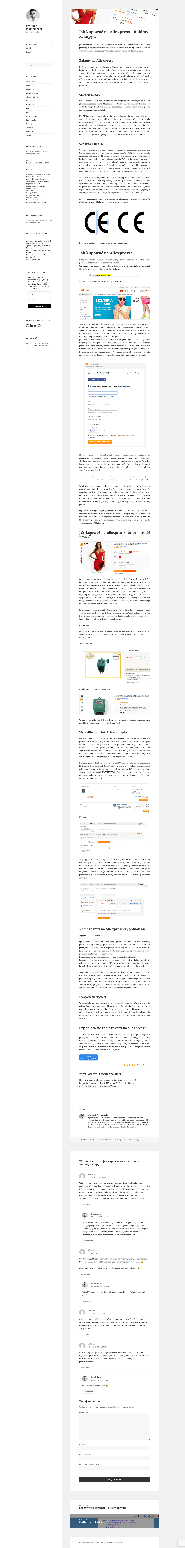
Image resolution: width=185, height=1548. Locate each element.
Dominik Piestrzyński (34, 27)
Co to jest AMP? (31, 193)
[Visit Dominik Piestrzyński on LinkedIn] (31, 326)
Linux (28, 112)
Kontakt (29, 52)
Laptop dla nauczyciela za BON (37, 179)
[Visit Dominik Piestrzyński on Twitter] (35, 326)
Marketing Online (32, 116)
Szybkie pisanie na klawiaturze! (37, 181)
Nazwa (83, 1444)
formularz (36, 223)
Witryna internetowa (89, 1464)
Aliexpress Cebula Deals (110, 723)
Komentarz (85, 1412)
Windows (29, 131)
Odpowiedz (85, 1205)
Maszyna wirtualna (33, 195)
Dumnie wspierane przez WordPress (109, 1542)
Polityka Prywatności (86, 1542)
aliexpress (129, 1140)
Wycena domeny (32, 197)
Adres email (85, 1454)
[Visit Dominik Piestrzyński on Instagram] (27, 326)
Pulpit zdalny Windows (34, 200)
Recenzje (29, 124)
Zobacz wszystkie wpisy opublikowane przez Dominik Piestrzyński (112, 1127)
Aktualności (30, 82)
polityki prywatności (41, 345)
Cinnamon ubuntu (32, 191)
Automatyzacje (31, 89)
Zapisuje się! (39, 306)
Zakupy (29, 135)
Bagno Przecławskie (33, 184)
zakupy (136, 1140)
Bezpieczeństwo (32, 93)
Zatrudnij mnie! (32, 44)
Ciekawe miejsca (32, 97)
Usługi (28, 48)
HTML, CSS (30, 105)
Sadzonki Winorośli (33, 259)
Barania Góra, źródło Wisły (36, 202)
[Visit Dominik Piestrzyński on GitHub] (39, 326)
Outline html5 (31, 188)
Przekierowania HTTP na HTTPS (37, 163)
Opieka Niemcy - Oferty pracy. (37, 243)
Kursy (28, 108)
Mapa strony (30, 170)
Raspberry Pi (31, 120)
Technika (29, 128)
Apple (28, 85)
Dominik (95, 1214)
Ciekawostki (30, 101)
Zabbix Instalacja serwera (35, 186)
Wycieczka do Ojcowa (34, 177)
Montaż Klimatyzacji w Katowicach (38, 241)
